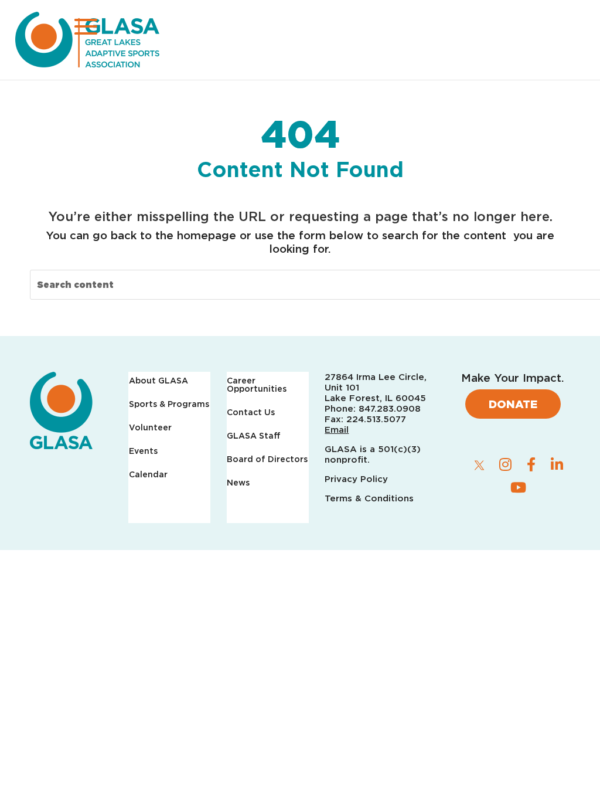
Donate (513, 404)
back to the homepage (173, 235)
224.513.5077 (376, 419)
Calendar (148, 474)
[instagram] (505, 464)
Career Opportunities (257, 384)
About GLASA (158, 380)
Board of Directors (267, 459)
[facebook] (531, 464)
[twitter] (479, 465)
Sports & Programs (169, 404)
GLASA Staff (254, 436)
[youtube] (518, 487)
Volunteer (150, 427)
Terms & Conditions (369, 498)
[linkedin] (557, 464)
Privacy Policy (358, 479)
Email (337, 430)
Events (143, 451)
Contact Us (251, 412)
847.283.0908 (390, 408)
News (238, 482)
